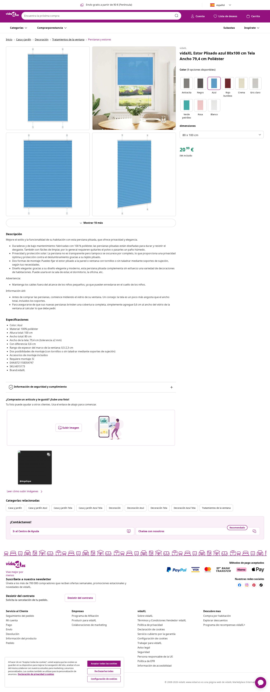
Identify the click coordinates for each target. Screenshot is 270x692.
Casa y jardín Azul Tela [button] (90, 507)
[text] (187, 150)
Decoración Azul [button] (135, 507)
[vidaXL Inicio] (12, 14)
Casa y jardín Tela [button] (63, 507)
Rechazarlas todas (104, 671)
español (220, 5)
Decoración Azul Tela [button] (184, 507)
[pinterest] (253, 585)
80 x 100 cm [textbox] (190, 135)
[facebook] (239, 585)
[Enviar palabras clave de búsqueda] (176, 15)
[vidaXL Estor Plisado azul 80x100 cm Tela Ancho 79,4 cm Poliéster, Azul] (47, 88)
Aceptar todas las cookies (104, 663)
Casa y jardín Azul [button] (37, 507)
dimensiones (188, 126)
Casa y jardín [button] (15, 507)
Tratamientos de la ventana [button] (216, 507)
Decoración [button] (115, 507)
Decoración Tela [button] (159, 507)
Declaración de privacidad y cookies (36, 674)
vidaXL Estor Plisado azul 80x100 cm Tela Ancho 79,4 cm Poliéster (217, 55)
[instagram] (246, 585)
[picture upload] (109, 428)
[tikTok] (261, 585)
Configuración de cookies (153, 638)
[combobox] (101, 16)
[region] (64, 672)
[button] (106, 5)
